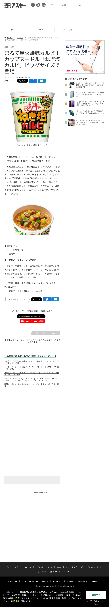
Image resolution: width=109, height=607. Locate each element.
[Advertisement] (54, 17)
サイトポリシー (11, 581)
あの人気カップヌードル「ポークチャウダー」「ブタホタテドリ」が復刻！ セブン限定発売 (31, 373)
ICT (95, 29)
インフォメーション (94, 567)
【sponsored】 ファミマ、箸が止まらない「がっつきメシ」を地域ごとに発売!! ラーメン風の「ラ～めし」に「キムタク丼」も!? (32, 379)
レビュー (18, 567)
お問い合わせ (57, 581)
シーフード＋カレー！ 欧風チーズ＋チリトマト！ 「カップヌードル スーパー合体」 (31, 368)
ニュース (28, 567)
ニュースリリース (15, 250)
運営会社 (45, 581)
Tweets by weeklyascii (40, 492)
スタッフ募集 (82, 581)
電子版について (97, 581)
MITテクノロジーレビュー (62, 571)
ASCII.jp (43, 571)
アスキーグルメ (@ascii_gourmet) (25, 291)
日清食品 (11, 254)
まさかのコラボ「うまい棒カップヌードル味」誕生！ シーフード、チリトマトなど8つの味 (32, 362)
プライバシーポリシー (30, 581)
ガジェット (40, 567)
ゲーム (13, 29)
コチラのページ (30, 273)
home (9, 37)
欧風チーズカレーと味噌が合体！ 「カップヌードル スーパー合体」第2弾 (32, 385)
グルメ (40, 29)
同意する (96, 595)
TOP (9, 567)
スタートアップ (68, 29)
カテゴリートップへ (46, 333)
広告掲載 (70, 581)
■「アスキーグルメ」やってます (20, 260)
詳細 (15, 601)
